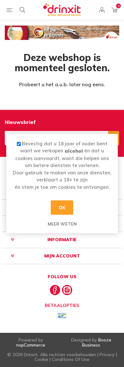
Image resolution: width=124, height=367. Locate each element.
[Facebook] (55, 290)
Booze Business (96, 342)
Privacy (107, 354)
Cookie (41, 359)
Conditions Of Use (70, 359)
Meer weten (62, 223)
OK (62, 207)
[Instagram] (67, 290)
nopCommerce (30, 345)
